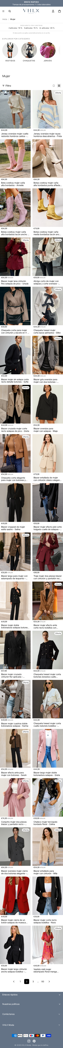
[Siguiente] (49, 981)
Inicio (4, 19)
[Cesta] (59, 11)
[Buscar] (9, 11)
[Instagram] (29, 1041)
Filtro (8, 85)
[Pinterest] (34, 1041)
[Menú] (3, 11)
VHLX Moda (26, 1045)
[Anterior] (14, 981)
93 (42, 981)
